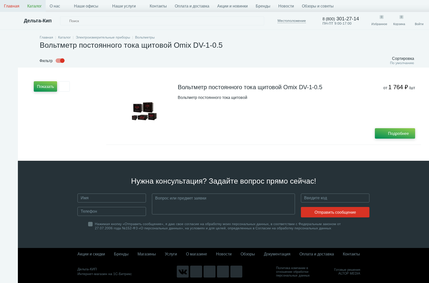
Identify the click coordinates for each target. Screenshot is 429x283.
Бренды (263, 6)
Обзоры (248, 254)
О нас (55, 6)
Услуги (171, 254)
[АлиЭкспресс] (196, 272)
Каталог (34, 6)
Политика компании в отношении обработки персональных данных (293, 271)
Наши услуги (124, 6)
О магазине (196, 254)
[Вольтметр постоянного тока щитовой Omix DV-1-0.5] (144, 111)
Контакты (158, 6)
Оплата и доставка (192, 6)
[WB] (223, 272)
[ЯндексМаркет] (209, 272)
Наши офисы (86, 6)
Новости (286, 6)
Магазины (147, 254)
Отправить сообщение (335, 212)
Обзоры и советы (318, 6)
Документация (277, 254)
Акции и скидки (91, 254)
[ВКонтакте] (183, 272)
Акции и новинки (232, 6)
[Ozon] (236, 272)
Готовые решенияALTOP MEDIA (347, 271)
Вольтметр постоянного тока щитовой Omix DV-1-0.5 (250, 87)
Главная (11, 6)
